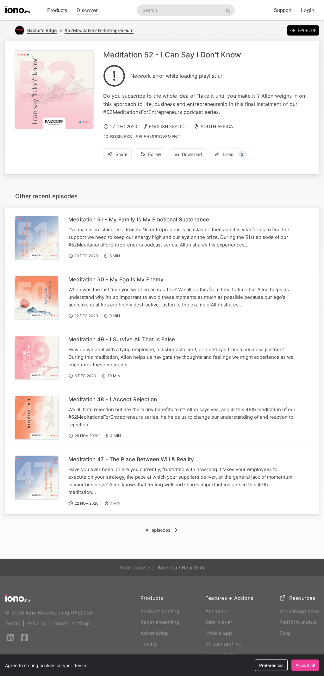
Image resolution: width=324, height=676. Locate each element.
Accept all (305, 665)
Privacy (36, 623)
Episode (307, 30)
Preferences (271, 665)
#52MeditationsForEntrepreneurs (99, 30)
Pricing (148, 643)
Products (57, 10)
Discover (87, 10)
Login (307, 10)
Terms (12, 623)
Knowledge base (299, 611)
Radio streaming (159, 622)
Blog (284, 633)
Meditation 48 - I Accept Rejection (112, 399)
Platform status (297, 622)
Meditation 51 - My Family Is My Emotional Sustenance (138, 219)
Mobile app (218, 633)
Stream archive (223, 643)
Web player (218, 622)
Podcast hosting (159, 611)
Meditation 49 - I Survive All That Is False (121, 339)
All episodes (158, 530)
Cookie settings (72, 623)
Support (282, 10)
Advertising (154, 633)
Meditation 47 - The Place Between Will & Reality (131, 459)
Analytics (216, 611)
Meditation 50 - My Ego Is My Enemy (116, 279)
